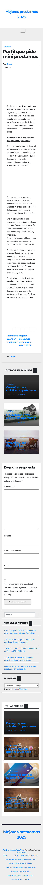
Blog (16, 855)
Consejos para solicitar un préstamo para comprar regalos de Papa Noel (21, 392)
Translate (23, 689)
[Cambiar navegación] (22, 30)
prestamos (7, 46)
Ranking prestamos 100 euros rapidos (21, 875)
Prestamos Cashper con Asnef (12, 338)
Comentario (9, 486)
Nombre (8, 536)
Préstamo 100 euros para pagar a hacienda (20, 867)
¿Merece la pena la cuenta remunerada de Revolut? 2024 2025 (20, 779)
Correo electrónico (12, 551)
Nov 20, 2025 (11, 756)
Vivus (27, 879)
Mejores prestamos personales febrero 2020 (20, 859)
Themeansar (21, 852)
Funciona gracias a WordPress (14, 850)
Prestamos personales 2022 (20, 871)
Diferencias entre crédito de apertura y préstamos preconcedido (21, 419)
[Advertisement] (21, 90)
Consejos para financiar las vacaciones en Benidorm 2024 (17, 447)
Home (5, 855)
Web (6, 566)
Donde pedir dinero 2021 (29, 855)
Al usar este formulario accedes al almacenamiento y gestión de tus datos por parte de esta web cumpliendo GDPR (20, 589)
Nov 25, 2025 (11, 730)
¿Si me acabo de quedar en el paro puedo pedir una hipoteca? (18, 753)
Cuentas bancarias (13, 771)
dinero (9, 64)
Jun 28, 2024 (11, 808)
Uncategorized (12, 745)
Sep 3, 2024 (11, 782)
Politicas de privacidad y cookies (20, 863)
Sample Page (17, 879)
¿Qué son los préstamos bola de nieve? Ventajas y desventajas (19, 805)
